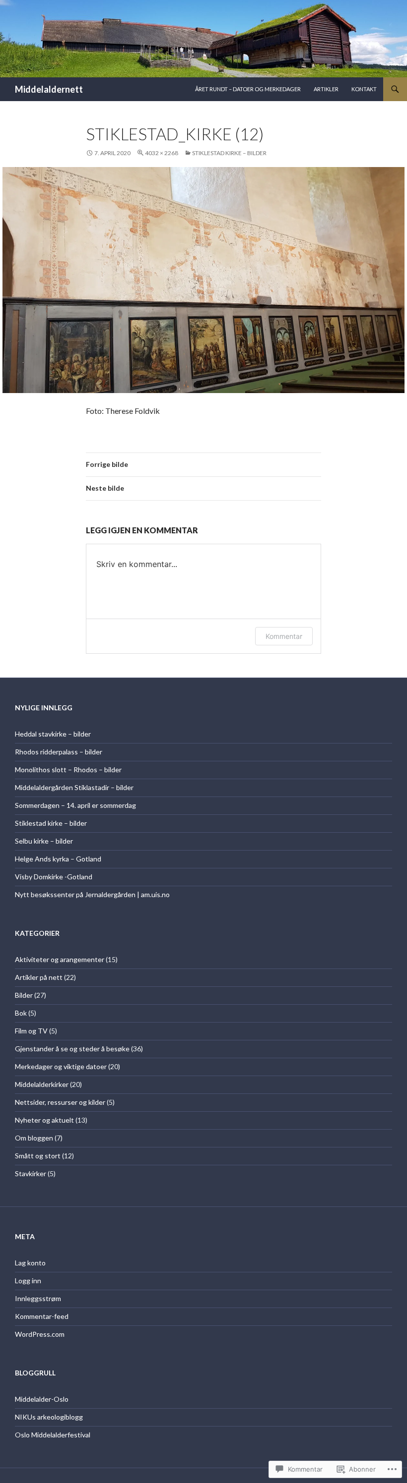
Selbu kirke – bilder (44, 841)
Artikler (326, 89)
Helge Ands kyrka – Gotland (58, 859)
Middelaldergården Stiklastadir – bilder (74, 787)
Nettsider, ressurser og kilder (60, 1102)
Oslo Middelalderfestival (52, 1434)
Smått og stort (38, 1155)
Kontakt (364, 89)
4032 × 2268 (161, 153)
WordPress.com (40, 1334)
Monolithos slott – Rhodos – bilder (68, 769)
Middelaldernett (49, 89)
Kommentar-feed (41, 1316)
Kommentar (284, 636)
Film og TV (31, 1031)
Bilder (24, 995)
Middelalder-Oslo (41, 1399)
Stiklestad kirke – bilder (229, 153)
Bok (21, 1013)
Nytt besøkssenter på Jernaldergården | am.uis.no (92, 894)
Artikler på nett (39, 977)
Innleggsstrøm (38, 1298)
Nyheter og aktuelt (44, 1120)
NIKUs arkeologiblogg (49, 1417)
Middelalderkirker (41, 1084)
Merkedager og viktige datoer (61, 1066)
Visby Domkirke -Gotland (53, 876)
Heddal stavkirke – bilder (53, 734)
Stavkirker (30, 1173)
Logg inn (28, 1280)
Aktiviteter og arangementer (59, 959)
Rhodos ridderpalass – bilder (58, 751)
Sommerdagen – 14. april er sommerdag (75, 805)
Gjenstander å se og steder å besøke (72, 1048)
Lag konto (30, 1262)
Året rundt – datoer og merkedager (248, 89)
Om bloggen (34, 1138)
